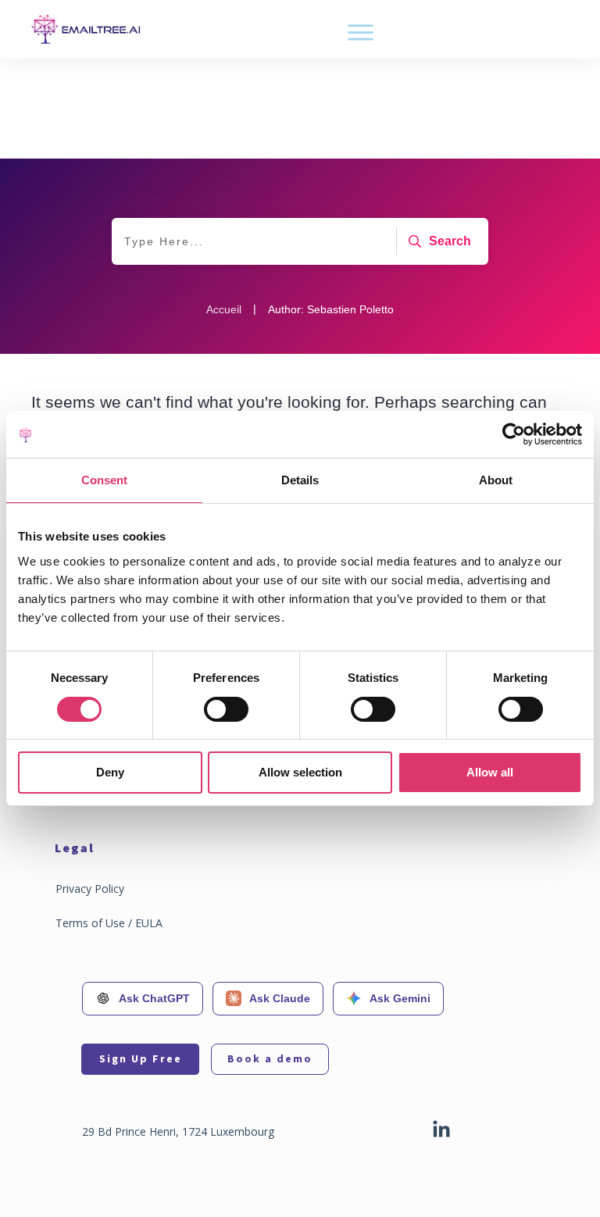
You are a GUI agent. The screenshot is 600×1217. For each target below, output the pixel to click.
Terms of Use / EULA (108, 922)
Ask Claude (279, 998)
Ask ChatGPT (154, 998)
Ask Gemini (400, 998)
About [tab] (495, 480)
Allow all (489, 772)
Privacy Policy (89, 888)
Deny (110, 772)
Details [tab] (300, 480)
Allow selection (300, 772)
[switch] (226, 709)
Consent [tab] (104, 480)
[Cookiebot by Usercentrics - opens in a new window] (513, 434)
